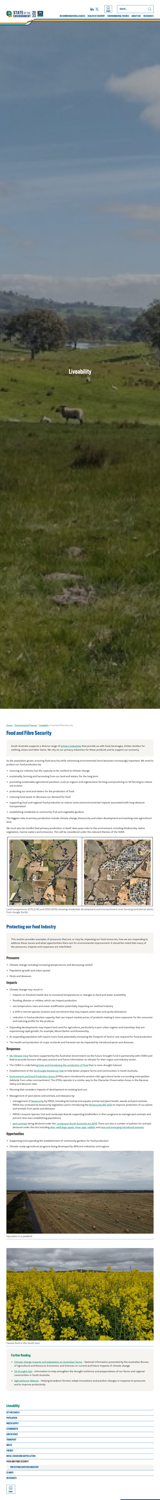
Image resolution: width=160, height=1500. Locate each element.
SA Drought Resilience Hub (49, 1070)
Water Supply (12, 1423)
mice (78, 1127)
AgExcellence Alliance (26, 1380)
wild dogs (61, 1127)
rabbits (91, 1127)
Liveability (44, 725)
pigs (84, 1127)
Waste (9, 1445)
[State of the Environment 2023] (24, 14)
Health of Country (96, 16)
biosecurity (37, 1101)
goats (71, 1127)
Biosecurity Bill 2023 (100, 1104)
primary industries (71, 746)
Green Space (12, 1434)
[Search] (149, 9)
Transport (11, 1440)
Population (11, 1418)
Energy (9, 1451)
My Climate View (19, 1055)
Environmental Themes (118, 16)
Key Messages (13, 1412)
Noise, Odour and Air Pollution (20, 1456)
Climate (10, 1473)
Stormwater (12, 1429)
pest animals (20, 1123)
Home (9, 725)
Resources (148, 16)
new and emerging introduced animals (122, 1127)
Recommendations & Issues (72, 16)
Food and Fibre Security (17, 1461)
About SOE (136, 16)
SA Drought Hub (23, 1371)
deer (52, 1127)
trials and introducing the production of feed (63, 1065)
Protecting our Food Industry (24, 1467)
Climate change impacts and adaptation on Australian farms (48, 1362)
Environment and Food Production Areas (32, 1076)
